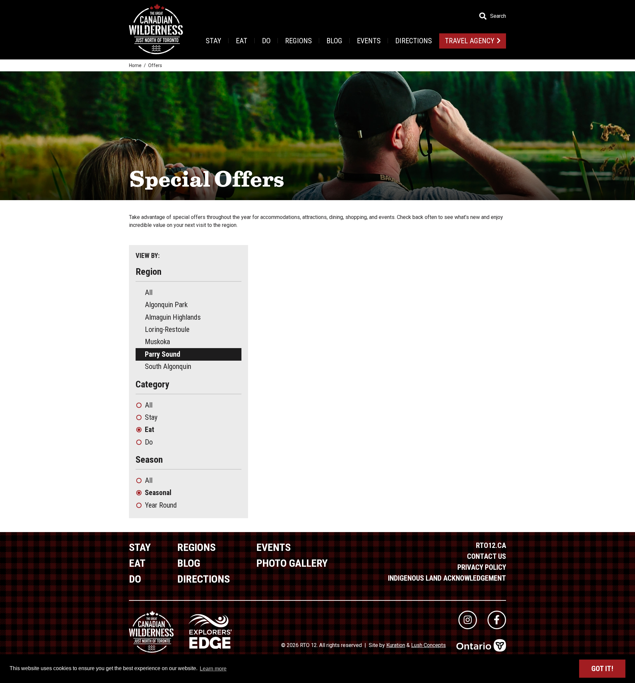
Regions (298, 41)
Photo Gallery (292, 563)
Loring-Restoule (167, 329)
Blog (334, 41)
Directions (413, 41)
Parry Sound (162, 354)
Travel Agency (469, 41)
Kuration (395, 645)
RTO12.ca (491, 545)
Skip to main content (131, 16)
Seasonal (158, 492)
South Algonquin (168, 366)
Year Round (161, 505)
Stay (213, 41)
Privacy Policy (481, 567)
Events (369, 41)
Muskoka (157, 342)
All (148, 292)
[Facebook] (496, 620)
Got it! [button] (602, 669)
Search (498, 16)
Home (135, 65)
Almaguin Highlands (173, 317)
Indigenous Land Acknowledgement (447, 578)
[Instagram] (467, 620)
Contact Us (486, 556)
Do (266, 41)
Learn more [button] (213, 668)
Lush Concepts (428, 645)
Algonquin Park (166, 305)
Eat (241, 41)
